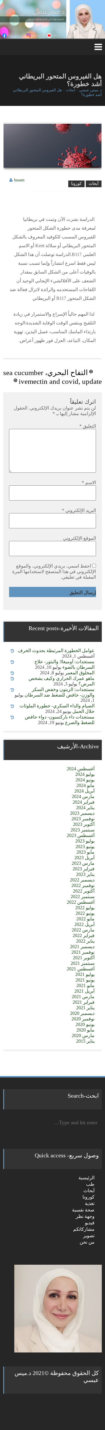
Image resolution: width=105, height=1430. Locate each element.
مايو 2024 (85, 785)
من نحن (87, 1242)
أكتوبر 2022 (83, 890)
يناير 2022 (85, 941)
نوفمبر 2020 (82, 1018)
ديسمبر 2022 (82, 879)
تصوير (88, 1235)
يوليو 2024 (84, 774)
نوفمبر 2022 (82, 885)
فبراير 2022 (83, 935)
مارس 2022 (83, 929)
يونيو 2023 (85, 846)
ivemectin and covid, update (60, 381)
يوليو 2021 (84, 974)
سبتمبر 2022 (82, 896)
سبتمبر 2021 (82, 963)
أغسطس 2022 (80, 902)
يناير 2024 (85, 807)
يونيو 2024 (85, 779)
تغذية (89, 1203)
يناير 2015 (85, 1041)
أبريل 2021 (84, 991)
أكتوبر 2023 (83, 824)
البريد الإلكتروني (79, 510)
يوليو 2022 (84, 907)
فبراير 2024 (83, 802)
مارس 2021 (83, 996)
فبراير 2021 (83, 1002)
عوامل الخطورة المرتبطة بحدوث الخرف (56, 650)
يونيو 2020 (85, 1024)
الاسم (89, 482)
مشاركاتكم (83, 1229)
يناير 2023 (85, 874)
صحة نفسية (83, 1209)
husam (19, 180)
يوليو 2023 (84, 840)
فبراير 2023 (83, 868)
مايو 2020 (85, 1029)
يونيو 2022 (85, 913)
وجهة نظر (85, 1216)
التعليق (87, 426)
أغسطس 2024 (80, 768)
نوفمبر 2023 (82, 818)
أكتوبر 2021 (83, 957)
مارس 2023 (83, 863)
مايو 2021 (85, 985)
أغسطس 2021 (80, 968)
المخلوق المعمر (79, 672)
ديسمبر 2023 (82, 813)
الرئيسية (86, 1177)
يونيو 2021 (85, 979)
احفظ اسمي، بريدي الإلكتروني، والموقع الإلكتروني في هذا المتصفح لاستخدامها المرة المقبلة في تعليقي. (54, 571)
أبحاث (94, 183)
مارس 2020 (83, 1035)
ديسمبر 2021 (82, 946)
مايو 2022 (85, 918)
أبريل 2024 (84, 790)
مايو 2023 (85, 852)
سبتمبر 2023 (82, 829)
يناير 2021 (85, 1007)
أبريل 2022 (84, 924)
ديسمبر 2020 (82, 1013)
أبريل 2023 (84, 857)
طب (90, 1184)
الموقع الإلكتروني (79, 538)
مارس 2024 (83, 796)
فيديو (89, 1222)
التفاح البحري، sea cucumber (45, 373)
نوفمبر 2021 (82, 952)
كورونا (76, 183)
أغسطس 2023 (80, 835)
